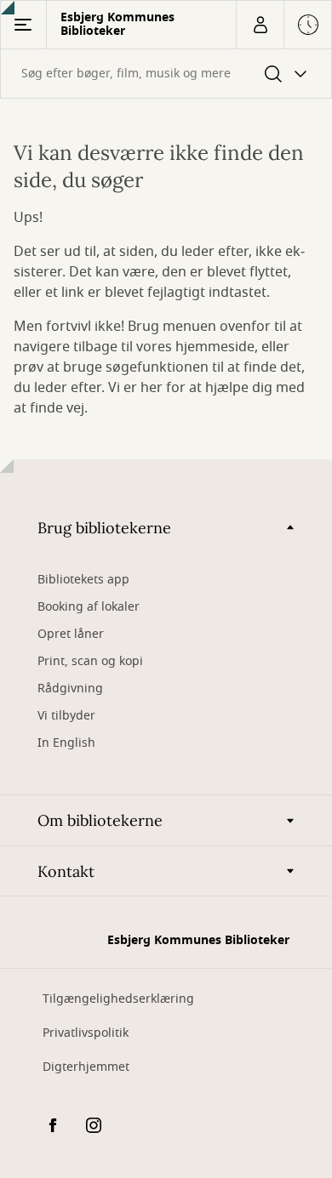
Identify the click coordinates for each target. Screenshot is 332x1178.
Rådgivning (70, 688)
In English (66, 743)
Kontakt (65, 871)
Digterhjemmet (86, 1067)
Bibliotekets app (83, 580)
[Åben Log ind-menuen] (259, 24)
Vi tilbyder (66, 716)
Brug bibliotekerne (104, 528)
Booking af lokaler (88, 607)
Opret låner (70, 634)
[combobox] (166, 73)
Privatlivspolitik (86, 1033)
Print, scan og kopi (90, 661)
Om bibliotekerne (100, 820)
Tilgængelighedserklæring (118, 999)
